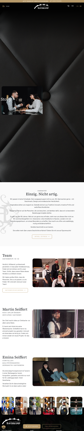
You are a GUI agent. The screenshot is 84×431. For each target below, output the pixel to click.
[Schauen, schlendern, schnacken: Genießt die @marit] (35, 403)
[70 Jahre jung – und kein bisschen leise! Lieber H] (63, 403)
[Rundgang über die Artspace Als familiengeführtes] (8, 403)
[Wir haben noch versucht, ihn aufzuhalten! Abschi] (49, 403)
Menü (7, 6)
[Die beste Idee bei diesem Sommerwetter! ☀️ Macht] (76, 409)
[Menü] (3, 6)
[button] (3, 427)
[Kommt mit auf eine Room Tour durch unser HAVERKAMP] (21, 403)
